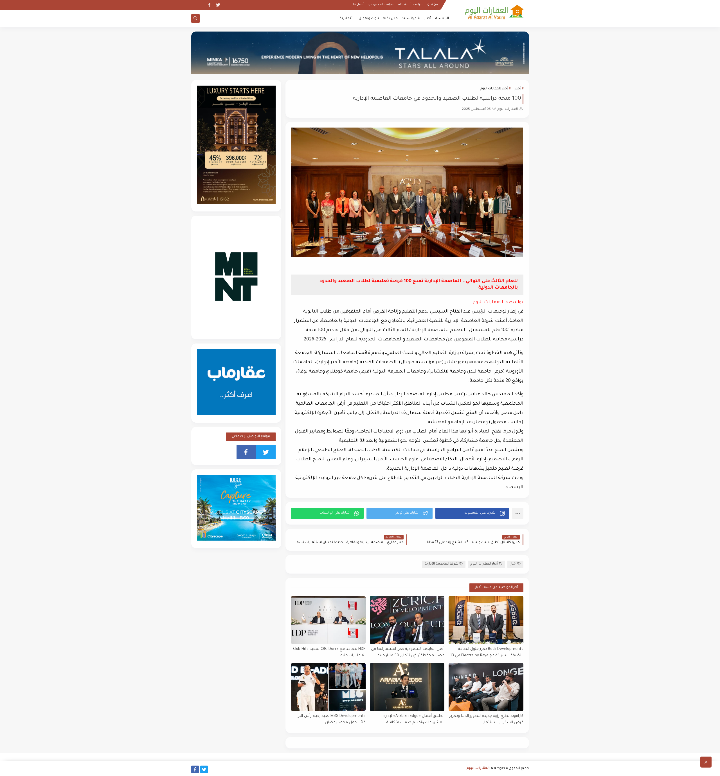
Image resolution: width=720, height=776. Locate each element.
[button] (472, 513)
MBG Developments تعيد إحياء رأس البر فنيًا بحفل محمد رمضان (332, 719)
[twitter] (218, 5)
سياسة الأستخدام (411, 4)
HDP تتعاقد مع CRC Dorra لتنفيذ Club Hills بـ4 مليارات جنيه (329, 652)
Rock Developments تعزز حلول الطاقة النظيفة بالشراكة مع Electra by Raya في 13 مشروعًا (486, 652)
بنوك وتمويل (369, 19)
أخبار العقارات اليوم (494, 89)
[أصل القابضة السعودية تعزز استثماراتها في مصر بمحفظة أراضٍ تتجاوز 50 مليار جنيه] (407, 620)
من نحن (432, 4)
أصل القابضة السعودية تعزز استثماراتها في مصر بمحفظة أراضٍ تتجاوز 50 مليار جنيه (407, 652)
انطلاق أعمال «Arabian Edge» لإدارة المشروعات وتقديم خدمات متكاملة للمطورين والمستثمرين (413, 719)
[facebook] (209, 5)
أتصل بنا (358, 4)
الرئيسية (442, 19)
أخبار (427, 19)
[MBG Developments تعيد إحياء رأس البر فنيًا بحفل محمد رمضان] (328, 687)
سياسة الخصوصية (381, 4)
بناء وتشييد (411, 19)
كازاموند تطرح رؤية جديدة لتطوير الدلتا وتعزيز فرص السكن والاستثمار (486, 719)
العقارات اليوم (478, 768)
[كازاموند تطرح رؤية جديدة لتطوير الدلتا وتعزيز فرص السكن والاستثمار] (486, 687)
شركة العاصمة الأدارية (441, 564)
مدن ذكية (390, 19)
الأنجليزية (347, 19)
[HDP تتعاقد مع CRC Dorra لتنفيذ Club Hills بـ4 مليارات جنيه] (328, 620)
